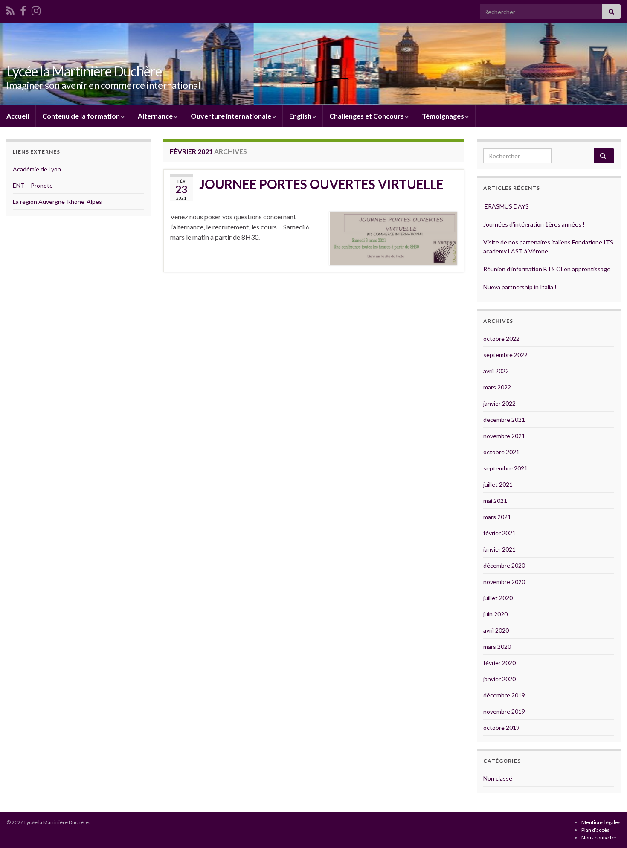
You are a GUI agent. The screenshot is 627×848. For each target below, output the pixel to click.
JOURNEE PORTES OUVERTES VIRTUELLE (321, 184)
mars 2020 (497, 646)
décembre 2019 (504, 695)
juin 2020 (495, 614)
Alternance (156, 116)
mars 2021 (497, 516)
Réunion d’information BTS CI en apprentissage (546, 269)
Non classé (497, 778)
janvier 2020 (499, 678)
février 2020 (499, 662)
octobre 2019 (501, 727)
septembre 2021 (505, 468)
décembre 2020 (504, 565)
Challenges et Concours (367, 116)
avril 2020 (496, 630)
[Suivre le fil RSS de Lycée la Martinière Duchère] (10, 9)
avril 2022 (496, 371)
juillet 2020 (498, 597)
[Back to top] (607, 828)
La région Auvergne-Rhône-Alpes (57, 201)
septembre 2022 (505, 354)
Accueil (17, 116)
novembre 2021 (504, 435)
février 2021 (499, 533)
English (301, 116)
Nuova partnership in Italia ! (520, 286)
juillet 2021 (498, 484)
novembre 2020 (504, 581)
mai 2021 (495, 500)
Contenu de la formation (81, 116)
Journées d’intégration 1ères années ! (534, 224)
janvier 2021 (499, 549)
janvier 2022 (499, 403)
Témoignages (443, 116)
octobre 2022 (501, 338)
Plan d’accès (595, 830)
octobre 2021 (501, 452)
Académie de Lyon (37, 169)
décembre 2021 (504, 419)
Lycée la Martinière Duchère (84, 71)
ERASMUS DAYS (506, 206)
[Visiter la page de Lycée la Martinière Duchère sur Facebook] (23, 9)
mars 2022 (497, 387)
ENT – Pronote (33, 185)
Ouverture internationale (232, 116)
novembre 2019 (504, 711)
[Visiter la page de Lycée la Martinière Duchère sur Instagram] (36, 9)
